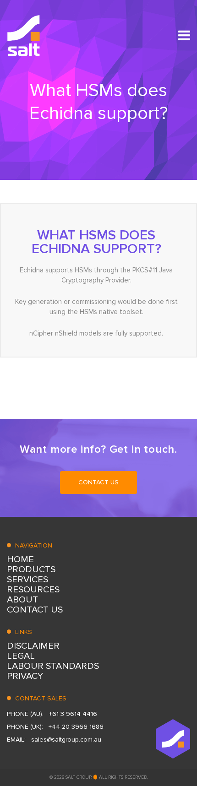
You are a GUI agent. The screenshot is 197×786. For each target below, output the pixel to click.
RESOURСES (33, 589)
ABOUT (22, 599)
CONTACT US (98, 482)
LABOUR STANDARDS (53, 666)
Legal (21, 655)
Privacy (25, 676)
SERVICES (27, 579)
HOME (20, 559)
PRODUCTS (31, 569)
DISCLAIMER (33, 645)
